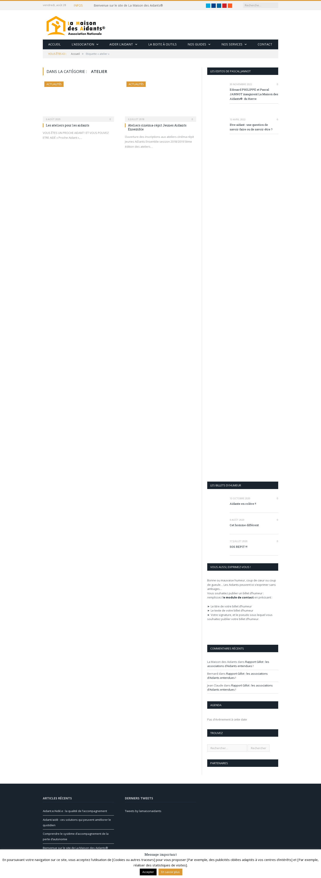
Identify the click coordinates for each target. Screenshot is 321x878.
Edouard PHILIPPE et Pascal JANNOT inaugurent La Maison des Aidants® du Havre (254, 94)
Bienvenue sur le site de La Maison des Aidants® (128, 5)
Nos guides (197, 44)
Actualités (54, 84)
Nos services (231, 44)
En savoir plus (170, 872)
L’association (83, 44)
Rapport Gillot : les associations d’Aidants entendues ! (238, 664)
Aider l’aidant (121, 44)
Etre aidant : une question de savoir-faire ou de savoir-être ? (251, 127)
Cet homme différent (244, 525)
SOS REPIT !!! (238, 547)
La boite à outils (162, 44)
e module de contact (238, 597)
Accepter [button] (148, 872)
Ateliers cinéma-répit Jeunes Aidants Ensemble (157, 127)
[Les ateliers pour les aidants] (78, 100)
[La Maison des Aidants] (75, 24)
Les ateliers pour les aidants (67, 125)
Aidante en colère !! (243, 504)
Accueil (54, 44)
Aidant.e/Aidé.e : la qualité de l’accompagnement (75, 811)
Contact (265, 44)
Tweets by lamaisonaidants (143, 811)
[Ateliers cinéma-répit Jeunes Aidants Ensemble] (160, 100)
